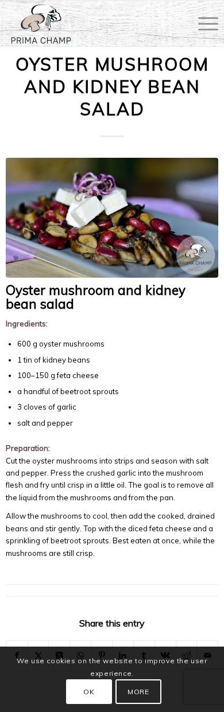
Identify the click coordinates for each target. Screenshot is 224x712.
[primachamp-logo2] (91, 23)
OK (88, 691)
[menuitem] (202, 23)
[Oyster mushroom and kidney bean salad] (112, 217)
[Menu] (202, 23)
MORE (138, 691)
